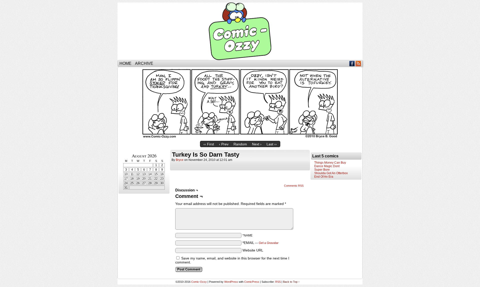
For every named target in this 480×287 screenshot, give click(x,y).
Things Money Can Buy (330, 162)
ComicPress (251, 281)
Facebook (352, 63)
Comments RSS (294, 185)
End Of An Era (323, 176)
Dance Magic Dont (327, 166)
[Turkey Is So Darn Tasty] (240, 137)
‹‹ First (209, 144)
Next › (257, 144)
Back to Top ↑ (291, 281)
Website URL (252, 250)
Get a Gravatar (268, 243)
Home (126, 63)
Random (240, 144)
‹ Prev (223, 144)
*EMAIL (260, 243)
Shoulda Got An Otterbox (331, 173)
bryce (180, 160)
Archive (144, 63)
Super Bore (322, 169)
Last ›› (271, 144)
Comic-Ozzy (240, 31)
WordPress (231, 281)
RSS (358, 63)
